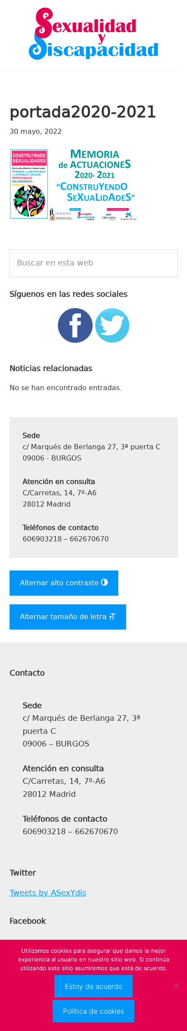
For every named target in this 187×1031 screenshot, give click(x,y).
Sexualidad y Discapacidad (93, 35)
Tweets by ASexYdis (48, 893)
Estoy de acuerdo (93, 986)
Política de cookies (93, 1011)
